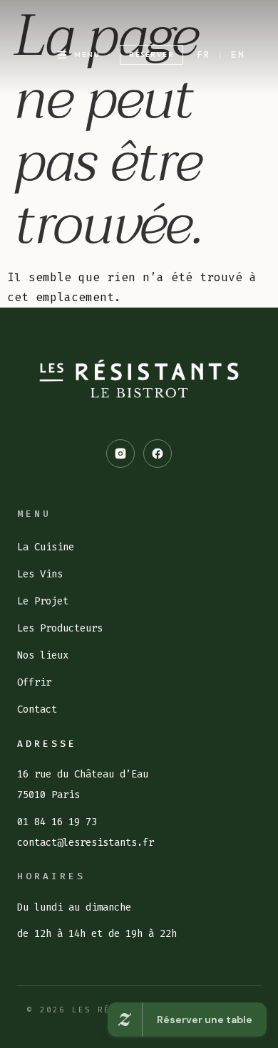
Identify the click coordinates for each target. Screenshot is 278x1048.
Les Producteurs (60, 628)
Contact (37, 709)
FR (204, 54)
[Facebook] (157, 453)
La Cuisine (45, 547)
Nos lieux (42, 655)
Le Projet (42, 601)
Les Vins (40, 574)
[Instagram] (120, 453)
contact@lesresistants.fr (85, 842)
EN (238, 54)
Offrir (34, 682)
